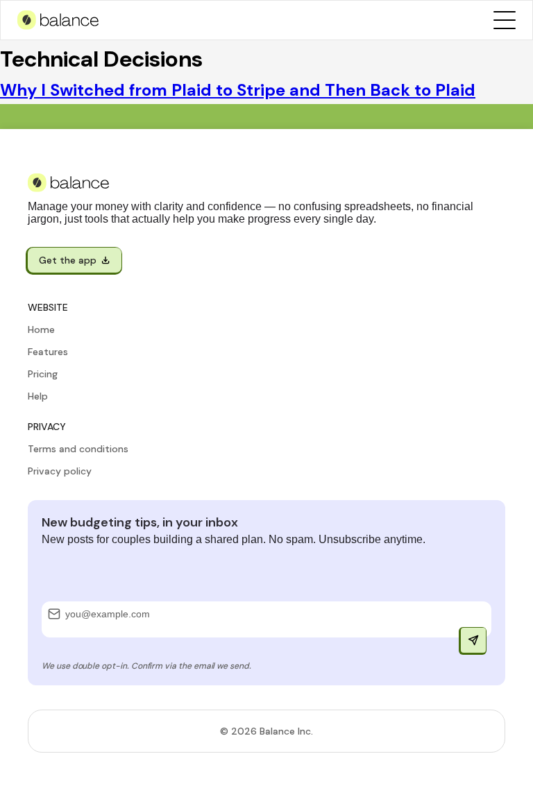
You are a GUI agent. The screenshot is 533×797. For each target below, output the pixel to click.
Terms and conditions (78, 449)
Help (38, 396)
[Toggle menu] (504, 20)
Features (48, 351)
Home (41, 329)
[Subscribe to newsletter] (473, 640)
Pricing (43, 374)
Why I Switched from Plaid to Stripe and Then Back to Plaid (237, 90)
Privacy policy (60, 471)
